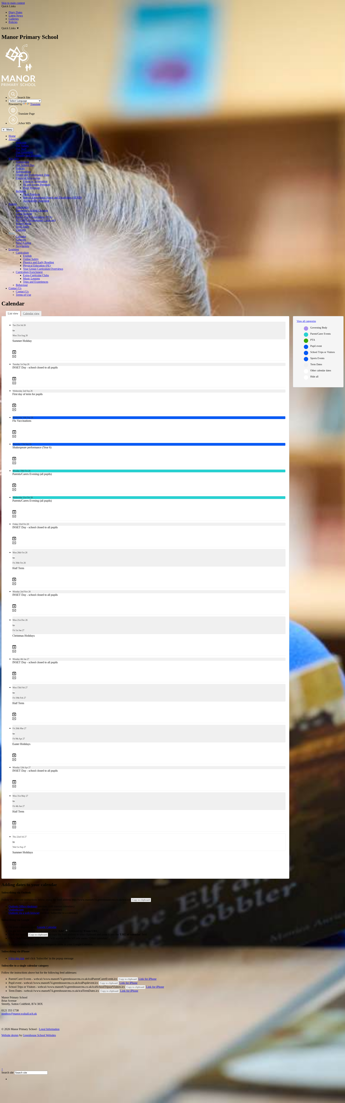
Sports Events (317, 358)
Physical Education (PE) (37, 265)
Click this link (16, 958)
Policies (13, 22)
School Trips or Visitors (322, 352)
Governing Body (318, 327)
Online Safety (31, 259)
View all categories (306, 321)
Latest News (16, 15)
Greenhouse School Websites (39, 1035)
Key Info (14, 158)
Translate (35, 104)
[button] (13, 94)
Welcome (21, 142)
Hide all (314, 376)
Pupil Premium (31, 187)
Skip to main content (13, 2)
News (12, 233)
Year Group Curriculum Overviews (43, 268)
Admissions (22, 161)
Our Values (22, 145)
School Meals (23, 223)
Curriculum (22, 252)
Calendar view (31, 313)
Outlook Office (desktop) (23, 906)
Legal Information (49, 1029)
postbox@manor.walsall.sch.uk (19, 1013)
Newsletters (22, 246)
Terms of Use (23, 294)
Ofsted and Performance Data (32, 174)
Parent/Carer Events (320, 333)
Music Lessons (31, 278)
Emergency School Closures (32, 210)
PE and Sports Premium (36, 184)
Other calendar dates (320, 370)
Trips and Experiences (35, 281)
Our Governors (24, 152)
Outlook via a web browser (24, 912)
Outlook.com (16, 909)
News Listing (23, 242)
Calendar (21, 236)
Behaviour (22, 285)
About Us (14, 139)
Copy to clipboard (141, 900)
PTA (312, 340)
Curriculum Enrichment (29, 272)
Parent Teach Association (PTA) (34, 217)
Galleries (14, 18)
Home (12, 136)
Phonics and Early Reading (38, 262)
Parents (13, 204)
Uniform (21, 229)
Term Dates (22, 226)
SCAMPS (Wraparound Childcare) (36, 220)
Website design (10, 1035)
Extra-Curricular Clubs (36, 275)
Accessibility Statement (36, 200)
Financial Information (28, 178)
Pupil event (316, 346)
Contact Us (15, 288)
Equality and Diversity (28, 155)
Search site (7, 1072)
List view (13, 313)
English (27, 255)
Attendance (22, 207)
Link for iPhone (148, 978)
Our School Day (25, 165)
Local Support (24, 213)
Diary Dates (15, 12)
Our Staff (21, 148)
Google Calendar (46, 927)
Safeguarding (23, 171)
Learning (14, 249)
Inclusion (21, 191)
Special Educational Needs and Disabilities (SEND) (52, 197)
